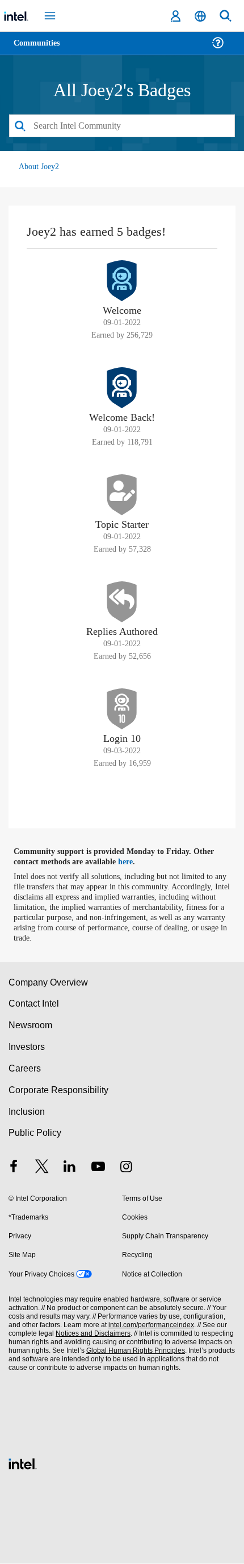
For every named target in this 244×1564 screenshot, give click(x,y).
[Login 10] (122, 709)
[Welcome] (122, 281)
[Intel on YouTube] (98, 1168)
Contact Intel (35, 1004)
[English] (200, 16)
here (132, 862)
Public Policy (34, 1133)
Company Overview (49, 983)
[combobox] (122, 126)
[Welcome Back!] (122, 388)
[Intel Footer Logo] (23, 1462)
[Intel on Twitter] (42, 1168)
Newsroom (30, 1025)
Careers (24, 1068)
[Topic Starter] (122, 495)
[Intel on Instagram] (126, 1168)
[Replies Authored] (122, 602)
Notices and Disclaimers (90, 1334)
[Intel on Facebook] (13, 1168)
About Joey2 (39, 167)
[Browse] (41, 50)
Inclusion (26, 1112)
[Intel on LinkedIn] (69, 1168)
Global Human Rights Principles (132, 1351)
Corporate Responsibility (59, 1090)
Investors (27, 1047)
